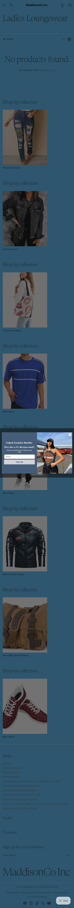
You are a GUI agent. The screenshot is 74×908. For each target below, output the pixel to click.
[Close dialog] (69, 434)
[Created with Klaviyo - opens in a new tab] (37, 474)
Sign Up (19, 462)
